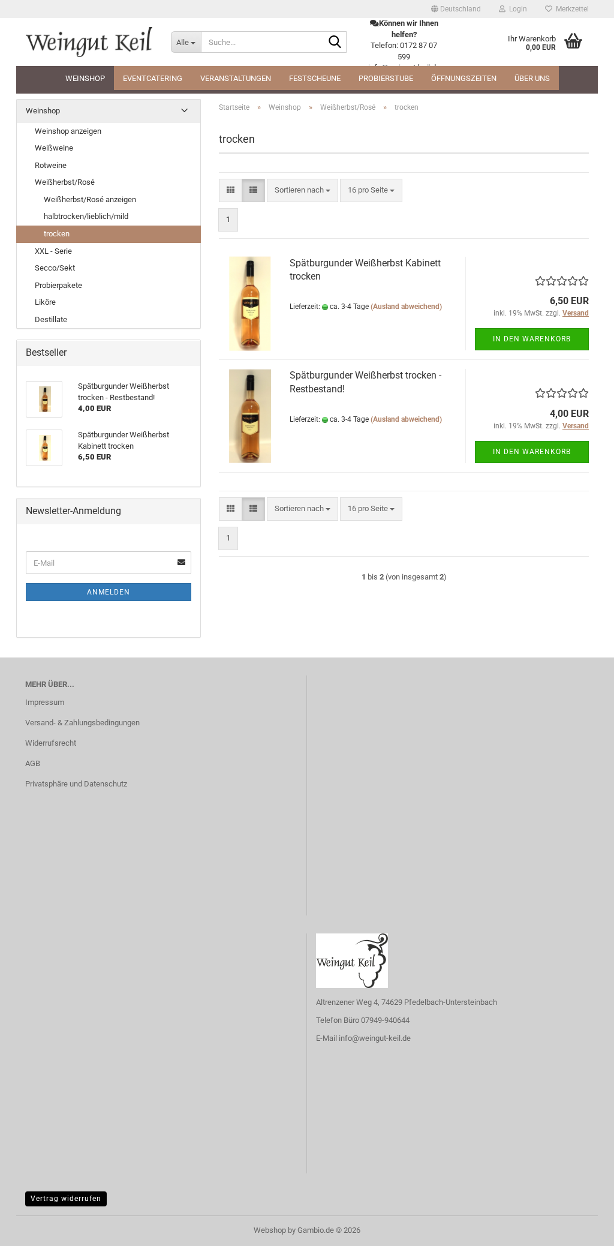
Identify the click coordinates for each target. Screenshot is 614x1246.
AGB (32, 763)
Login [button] (516, 9)
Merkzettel (570, 9)
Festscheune (315, 78)
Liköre (45, 302)
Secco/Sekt (55, 267)
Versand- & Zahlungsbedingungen (82, 722)
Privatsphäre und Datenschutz (76, 783)
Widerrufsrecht (50, 742)
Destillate (51, 319)
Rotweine (51, 165)
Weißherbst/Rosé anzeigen (90, 199)
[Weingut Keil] (89, 42)
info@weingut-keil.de (375, 1038)
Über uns (532, 78)
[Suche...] (335, 42)
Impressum (44, 702)
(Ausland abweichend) (406, 306)
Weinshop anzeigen (68, 131)
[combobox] (302, 190)
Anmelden (108, 592)
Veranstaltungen (235, 78)
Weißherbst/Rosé (65, 182)
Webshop (270, 1230)
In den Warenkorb (532, 339)
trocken (57, 233)
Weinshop (85, 78)
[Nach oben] (581, 1228)
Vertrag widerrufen (66, 1198)
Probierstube (386, 78)
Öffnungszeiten (463, 78)
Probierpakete (58, 285)
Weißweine (54, 147)
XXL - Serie (53, 251)
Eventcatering (152, 78)
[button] (456, 9)
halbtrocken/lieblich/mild (86, 216)
